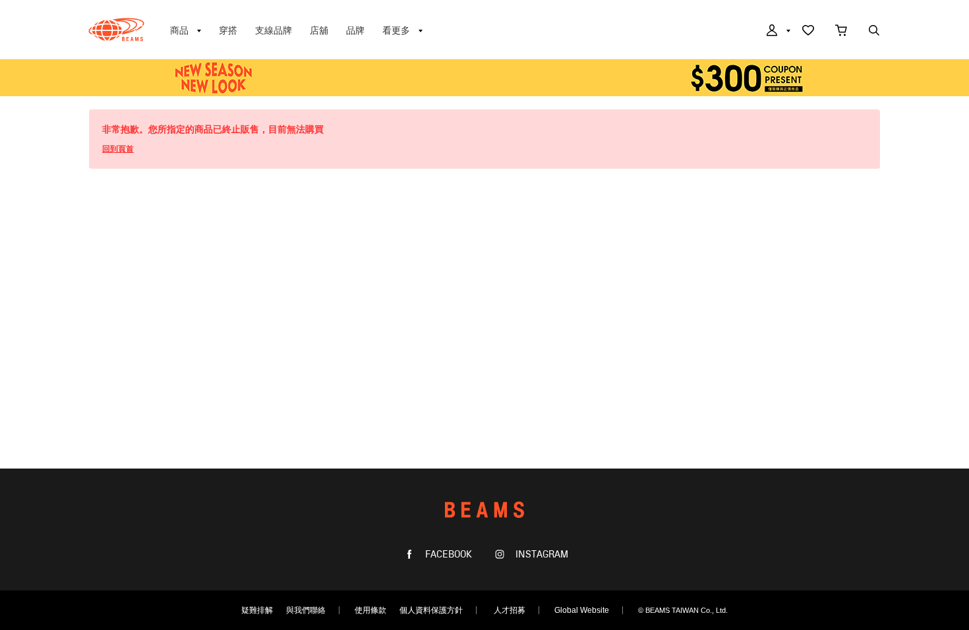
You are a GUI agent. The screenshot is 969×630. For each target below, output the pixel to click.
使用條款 (370, 610)
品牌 (355, 30)
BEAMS (116, 30)
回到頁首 (118, 149)
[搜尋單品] (874, 31)
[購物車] (841, 31)
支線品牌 (273, 30)
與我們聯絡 (306, 610)
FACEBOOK (447, 554)
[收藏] (808, 31)
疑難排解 (257, 610)
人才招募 (509, 610)
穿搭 (228, 30)
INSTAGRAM (540, 554)
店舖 (319, 30)
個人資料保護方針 (431, 610)
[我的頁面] (777, 31)
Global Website (581, 610)
